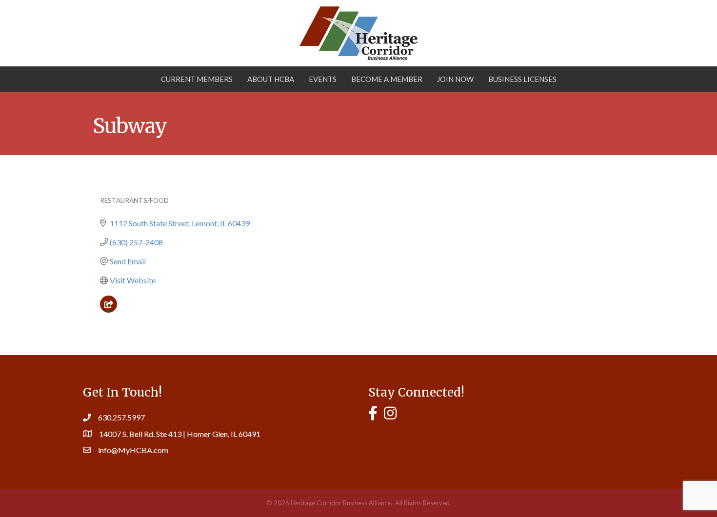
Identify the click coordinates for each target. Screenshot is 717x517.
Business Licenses (522, 79)
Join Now (455, 79)
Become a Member (386, 79)
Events (323, 79)
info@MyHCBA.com (133, 450)
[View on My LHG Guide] (108, 309)
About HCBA (270, 79)
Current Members (197, 79)
